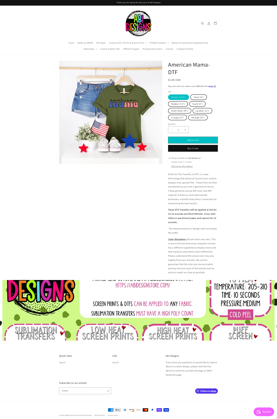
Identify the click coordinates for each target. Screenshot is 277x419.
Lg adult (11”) (202, 110)
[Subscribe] (108, 391)
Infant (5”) (198, 97)
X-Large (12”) (177, 117)
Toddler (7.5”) (178, 104)
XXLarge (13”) (197, 117)
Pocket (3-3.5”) (178, 97)
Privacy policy (113, 415)
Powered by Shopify (84, 415)
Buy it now (193, 148)
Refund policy (100, 415)
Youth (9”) (197, 104)
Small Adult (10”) (179, 110)
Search (62, 362)
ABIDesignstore (71, 415)
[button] (127, 43)
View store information (182, 166)
